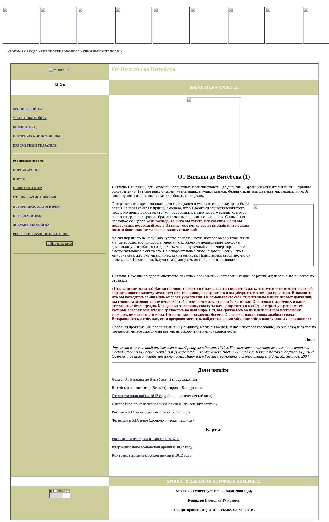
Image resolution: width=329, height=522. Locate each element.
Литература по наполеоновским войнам (146, 404)
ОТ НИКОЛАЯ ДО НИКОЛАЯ (34, 197)
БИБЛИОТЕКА (24, 127)
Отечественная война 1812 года (139, 396)
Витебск (119, 388)
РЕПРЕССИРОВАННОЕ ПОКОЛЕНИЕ (41, 234)
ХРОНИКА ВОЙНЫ (27, 109)
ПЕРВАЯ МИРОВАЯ (27, 216)
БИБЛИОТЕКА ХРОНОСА (60, 51)
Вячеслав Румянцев (222, 500)
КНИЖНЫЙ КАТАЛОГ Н (101, 51)
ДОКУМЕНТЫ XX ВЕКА (31, 225)
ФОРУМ (19, 179)
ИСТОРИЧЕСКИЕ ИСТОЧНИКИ (37, 136)
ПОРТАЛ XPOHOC (26, 170)
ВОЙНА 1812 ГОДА (23, 51)
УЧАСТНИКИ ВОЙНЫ (30, 118)
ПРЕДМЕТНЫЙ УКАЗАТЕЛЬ (35, 145)
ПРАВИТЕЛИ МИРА (27, 188)
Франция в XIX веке (130, 420)
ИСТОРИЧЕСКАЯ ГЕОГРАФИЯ (36, 206)
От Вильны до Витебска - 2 (147, 379)
